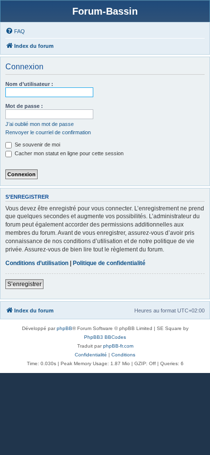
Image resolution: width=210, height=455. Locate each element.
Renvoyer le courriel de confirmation (48, 132)
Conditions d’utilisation (36, 263)
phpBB (64, 328)
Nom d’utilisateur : (29, 84)
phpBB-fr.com (118, 346)
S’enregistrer (24, 284)
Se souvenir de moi (36, 144)
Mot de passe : (24, 106)
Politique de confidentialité (109, 263)
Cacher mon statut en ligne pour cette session (68, 153)
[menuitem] (15, 31)
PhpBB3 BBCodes (105, 337)
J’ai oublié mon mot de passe (39, 124)
